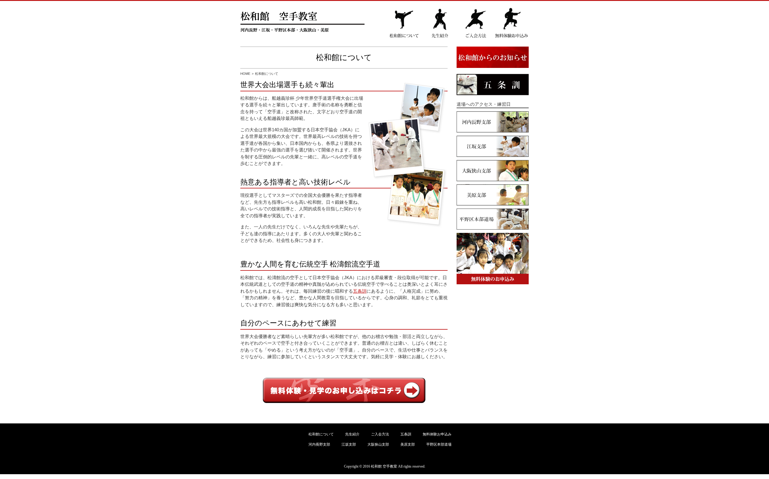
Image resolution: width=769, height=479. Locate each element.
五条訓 (359, 291)
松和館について (321, 434)
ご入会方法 (380, 434)
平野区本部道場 (438, 444)
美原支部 (407, 444)
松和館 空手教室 (384, 466)
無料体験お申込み (437, 434)
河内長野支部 (319, 444)
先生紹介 (352, 434)
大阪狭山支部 (378, 444)
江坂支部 (349, 444)
